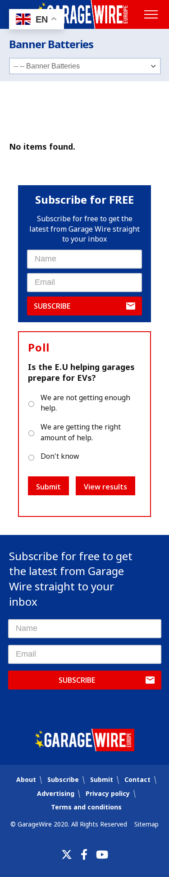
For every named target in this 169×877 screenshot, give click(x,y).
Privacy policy (108, 793)
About (26, 779)
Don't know (60, 456)
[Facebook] (84, 854)
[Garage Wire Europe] (84, 14)
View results (105, 487)
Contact (137, 779)
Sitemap (146, 824)
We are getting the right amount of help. (81, 432)
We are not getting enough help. (85, 403)
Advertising (55, 793)
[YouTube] (102, 854)
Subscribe (52, 306)
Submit (48, 487)
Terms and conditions (86, 807)
